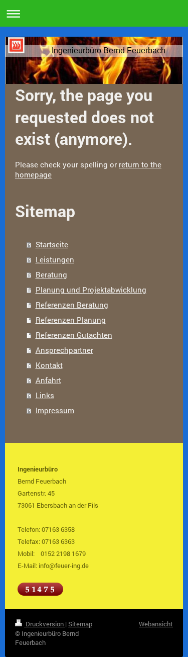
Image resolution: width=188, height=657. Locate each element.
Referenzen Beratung (72, 305)
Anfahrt (48, 380)
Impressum (55, 410)
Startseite (52, 244)
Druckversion (44, 623)
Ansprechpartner (64, 350)
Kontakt (49, 365)
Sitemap (80, 623)
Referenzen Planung (71, 320)
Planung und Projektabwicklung (91, 290)
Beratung (51, 274)
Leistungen (55, 259)
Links (45, 395)
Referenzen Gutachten (74, 335)
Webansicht (156, 623)
